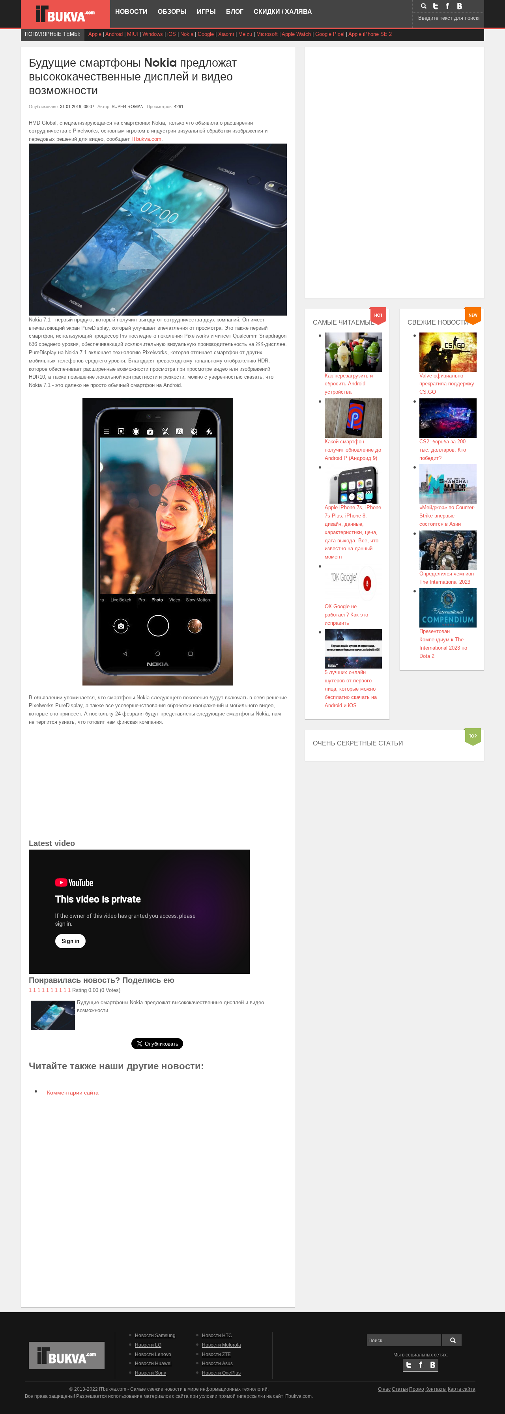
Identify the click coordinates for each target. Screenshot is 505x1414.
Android (114, 34)
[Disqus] (158, 1200)
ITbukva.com (146, 139)
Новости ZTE (216, 1354)
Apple (94, 34)
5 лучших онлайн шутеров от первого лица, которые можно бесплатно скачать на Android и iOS (351, 688)
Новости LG (148, 1344)
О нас (384, 1389)
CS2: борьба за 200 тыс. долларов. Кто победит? (442, 450)
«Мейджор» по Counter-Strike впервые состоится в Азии (447, 515)
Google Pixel (329, 34)
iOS (171, 34)
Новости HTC (217, 1335)
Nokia (186, 34)
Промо (416, 1389)
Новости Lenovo (153, 1354)
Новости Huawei (153, 1363)
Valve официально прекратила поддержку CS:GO (446, 384)
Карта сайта (461, 1389)
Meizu (245, 34)
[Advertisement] (158, 782)
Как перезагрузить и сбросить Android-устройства (349, 384)
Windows (152, 34)
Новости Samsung (155, 1335)
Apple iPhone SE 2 (370, 34)
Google (206, 34)
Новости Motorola (221, 1344)
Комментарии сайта (72, 1092)
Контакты (436, 1389)
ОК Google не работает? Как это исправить (346, 614)
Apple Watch (296, 34)
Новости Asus (217, 1363)
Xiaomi (226, 34)
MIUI (132, 34)
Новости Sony (150, 1372)
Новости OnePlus (221, 1372)
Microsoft (267, 34)
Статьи (400, 1389)
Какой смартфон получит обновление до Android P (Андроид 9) (353, 450)
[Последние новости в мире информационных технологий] (65, 14)
